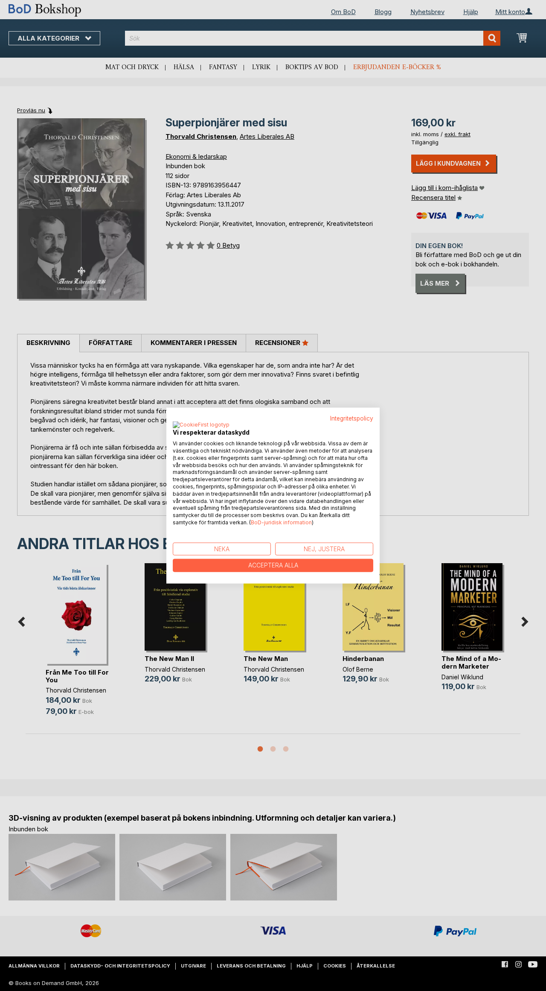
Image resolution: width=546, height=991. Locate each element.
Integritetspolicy (351, 418)
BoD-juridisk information (281, 522)
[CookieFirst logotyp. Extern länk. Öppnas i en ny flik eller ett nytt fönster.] (201, 425)
